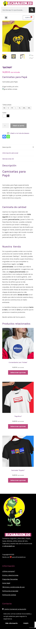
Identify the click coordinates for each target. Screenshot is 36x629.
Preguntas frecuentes (10, 579)
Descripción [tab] (6, 147)
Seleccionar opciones (18, 372)
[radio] (4, 107)
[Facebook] (4, 136)
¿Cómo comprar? (8, 571)
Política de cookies (9, 595)
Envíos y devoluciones (10, 575)
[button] (6, 17)
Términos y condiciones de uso (13, 587)
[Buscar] (32, 10)
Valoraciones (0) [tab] (8, 159)
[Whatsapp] (8, 136)
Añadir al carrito (18, 126)
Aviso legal (6, 583)
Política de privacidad (10, 591)
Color (4, 113)
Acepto (25, 623)
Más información (11, 623)
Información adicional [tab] (10, 153)
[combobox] (15, 10)
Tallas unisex (6, 105)
